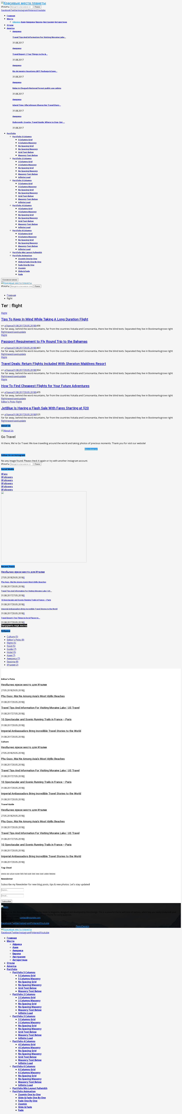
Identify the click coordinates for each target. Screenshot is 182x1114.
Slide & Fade (24, 271)
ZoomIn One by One (27, 258)
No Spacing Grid (26, 146)
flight (4, 332)
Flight (4, 313)
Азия (11, 655)
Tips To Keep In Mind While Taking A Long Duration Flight (44, 319)
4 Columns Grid (25, 208)
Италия (12, 664)
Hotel (11, 652)
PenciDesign (82, 926)
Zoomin (22, 268)
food (25, 874)
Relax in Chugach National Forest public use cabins (37, 88)
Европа (12, 661)
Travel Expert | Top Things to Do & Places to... (20, 618)
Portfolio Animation (22, 255)
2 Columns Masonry (27, 164)
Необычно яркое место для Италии (23, 571)
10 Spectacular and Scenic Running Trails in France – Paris (26, 600)
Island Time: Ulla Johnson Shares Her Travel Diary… (37, 105)
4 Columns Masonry (27, 211)
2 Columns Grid (25, 161)
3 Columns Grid (25, 183)
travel (15, 332)
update (22, 332)
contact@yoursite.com (30, 917)
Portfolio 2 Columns (22, 158)
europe (17, 874)
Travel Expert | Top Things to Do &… (30, 54)
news (9, 332)
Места (10, 19)
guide (29, 874)
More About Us (91, 449)
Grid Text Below (26, 152)
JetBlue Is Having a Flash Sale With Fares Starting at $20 (45, 408)
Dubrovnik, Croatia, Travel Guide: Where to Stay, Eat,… (39, 122)
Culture (12, 636)
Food (11, 646)
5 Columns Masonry (27, 142)
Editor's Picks (8, 401)
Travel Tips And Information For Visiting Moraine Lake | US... (26, 591)
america (3, 874)
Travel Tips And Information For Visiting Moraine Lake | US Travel (40, 707)
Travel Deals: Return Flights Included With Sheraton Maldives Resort (53, 364)
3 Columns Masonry (27, 186)
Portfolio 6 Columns (22, 230)
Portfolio (11, 133)
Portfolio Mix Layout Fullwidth (27, 252)
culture (12, 874)
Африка (17, 944)
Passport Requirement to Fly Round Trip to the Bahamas (44, 341)
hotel (33, 874)
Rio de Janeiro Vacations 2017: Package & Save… (35, 71)
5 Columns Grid (25, 139)
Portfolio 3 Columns (22, 180)
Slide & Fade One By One (29, 261)
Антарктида (20, 959)
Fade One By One (26, 265)
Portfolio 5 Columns (22, 136)
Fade (20, 274)
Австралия (19, 956)
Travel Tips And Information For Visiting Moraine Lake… (39, 37)
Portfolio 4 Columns (22, 205)
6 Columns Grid (25, 233)
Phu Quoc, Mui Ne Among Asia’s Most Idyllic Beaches (23, 582)
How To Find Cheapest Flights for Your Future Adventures (45, 386)
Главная (11, 15)
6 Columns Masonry (27, 236)
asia (8, 874)
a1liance (8, 325)
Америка (17, 31)
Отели (10, 25)
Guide (11, 649)
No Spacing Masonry (28, 149)
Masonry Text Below (28, 155)
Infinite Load (24, 177)
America (11, 28)
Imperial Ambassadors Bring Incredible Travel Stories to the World (29, 609)
